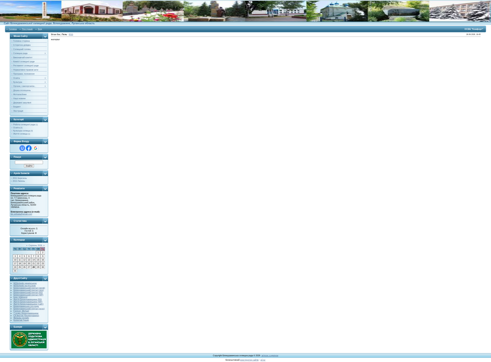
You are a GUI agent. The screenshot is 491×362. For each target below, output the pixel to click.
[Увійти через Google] (35, 148)
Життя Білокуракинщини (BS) (27, 299)
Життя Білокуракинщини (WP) (27, 302)
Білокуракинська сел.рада (26, 306)
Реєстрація (27, 29)
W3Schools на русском (24, 285)
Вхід (40, 29)
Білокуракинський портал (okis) (28, 290)
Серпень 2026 (35, 245)
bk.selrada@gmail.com (21, 214)
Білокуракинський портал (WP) (28, 295)
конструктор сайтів (249, 360)
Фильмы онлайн (21, 318)
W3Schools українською (25, 283)
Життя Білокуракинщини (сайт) (28, 304)
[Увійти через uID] (22, 148)
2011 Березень (20, 178)
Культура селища (21, 131)
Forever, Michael (21, 311)
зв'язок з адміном (269, 355)
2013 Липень (19, 181)
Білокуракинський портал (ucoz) (29, 308)
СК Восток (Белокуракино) (26, 315)
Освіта (16, 127)
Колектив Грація (21, 320)
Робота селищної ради (24, 124)
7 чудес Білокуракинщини (25, 313)
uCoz (262, 360)
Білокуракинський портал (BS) (28, 292)
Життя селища (20, 134)
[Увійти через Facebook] (29, 148)
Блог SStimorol (20, 297)
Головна (13, 29)
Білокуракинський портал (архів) (29, 288)
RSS (71, 34)
